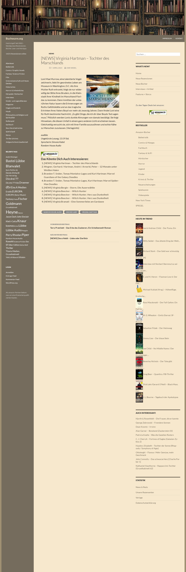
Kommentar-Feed (12, 279)
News (51, 53)
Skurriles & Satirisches (14, 128)
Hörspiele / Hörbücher (14, 94)
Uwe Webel (71, 68)
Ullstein (21, 257)
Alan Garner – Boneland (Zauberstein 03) (154, 431)
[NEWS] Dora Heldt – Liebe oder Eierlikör (69, 236)
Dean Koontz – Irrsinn (146, 427)
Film (7, 77)
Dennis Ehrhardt (12, 173)
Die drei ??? (12, 178)
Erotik (9, 191)
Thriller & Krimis (12, 138)
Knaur (21, 221)
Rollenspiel (10, 121)
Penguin (25, 230)
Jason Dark (11, 216)
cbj (17, 170)
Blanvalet (13, 166)
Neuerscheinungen (146, 184)
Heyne (12, 211)
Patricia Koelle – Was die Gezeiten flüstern (155, 435)
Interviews (10, 97)
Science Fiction (20, 242)
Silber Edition (13, 245)
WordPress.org (11, 283)
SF (7, 244)
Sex (27, 241)
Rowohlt (10, 241)
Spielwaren (143, 190)
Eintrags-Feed (11, 276)
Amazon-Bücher (143, 132)
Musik (8, 111)
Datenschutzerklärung (146, 503)
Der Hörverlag (11, 175)
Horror (141, 163)
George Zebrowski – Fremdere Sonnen (153, 422)
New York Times (143, 200)
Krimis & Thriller (146, 179)
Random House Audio (52, 212)
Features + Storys (143, 94)
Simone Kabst (72, 212)
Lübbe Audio (14, 230)
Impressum (167, 38)
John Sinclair (23, 216)
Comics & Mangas (146, 142)
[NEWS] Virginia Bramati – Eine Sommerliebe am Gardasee (74, 201)
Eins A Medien (18, 187)
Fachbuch (142, 148)
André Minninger (12, 157)
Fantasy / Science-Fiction (15, 74)
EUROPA (17, 191)
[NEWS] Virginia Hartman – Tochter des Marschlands (71, 163)
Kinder (141, 174)
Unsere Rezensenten (145, 492)
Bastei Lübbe (15, 161)
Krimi (16, 226)
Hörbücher (143, 158)
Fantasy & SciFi (145, 153)
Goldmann (14, 203)
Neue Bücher (141, 84)
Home (138, 73)
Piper (25, 235)
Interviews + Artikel (144, 89)
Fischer (22, 198)
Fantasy (10, 199)
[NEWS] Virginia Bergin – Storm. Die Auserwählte (69, 187)
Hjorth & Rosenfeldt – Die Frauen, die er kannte (157, 418)
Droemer (24, 182)
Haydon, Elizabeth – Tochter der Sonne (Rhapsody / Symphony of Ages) (156, 447)
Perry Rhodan (13, 234)
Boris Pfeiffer (10, 170)
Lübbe (22, 225)
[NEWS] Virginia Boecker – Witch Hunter (65, 191)
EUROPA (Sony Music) (16, 195)
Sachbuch (9, 124)
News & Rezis (142, 487)
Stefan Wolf (24, 245)
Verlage (139, 497)
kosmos (10, 225)
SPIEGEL (139, 205)
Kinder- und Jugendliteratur (16, 101)
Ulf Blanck (14, 257)
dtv (8, 187)
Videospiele (143, 195)
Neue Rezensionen (144, 78)
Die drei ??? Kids (12, 183)
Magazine (9, 104)
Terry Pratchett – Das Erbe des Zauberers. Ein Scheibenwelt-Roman (80, 226)
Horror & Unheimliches (15, 90)
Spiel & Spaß (10, 131)
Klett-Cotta (11, 221)
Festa (16, 199)
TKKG (8, 257)
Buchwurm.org (14, 38)
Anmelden (10, 272)
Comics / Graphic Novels (15, 70)
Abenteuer (10, 63)
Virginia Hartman (89, 212)
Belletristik (143, 137)
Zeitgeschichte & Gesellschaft (17, 142)
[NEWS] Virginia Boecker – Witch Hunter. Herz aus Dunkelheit (76, 194)
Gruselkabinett (11, 207)
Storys (8, 135)
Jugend (141, 169)
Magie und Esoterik (13, 108)
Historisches (10, 87)
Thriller (9, 248)
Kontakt (179, 38)
